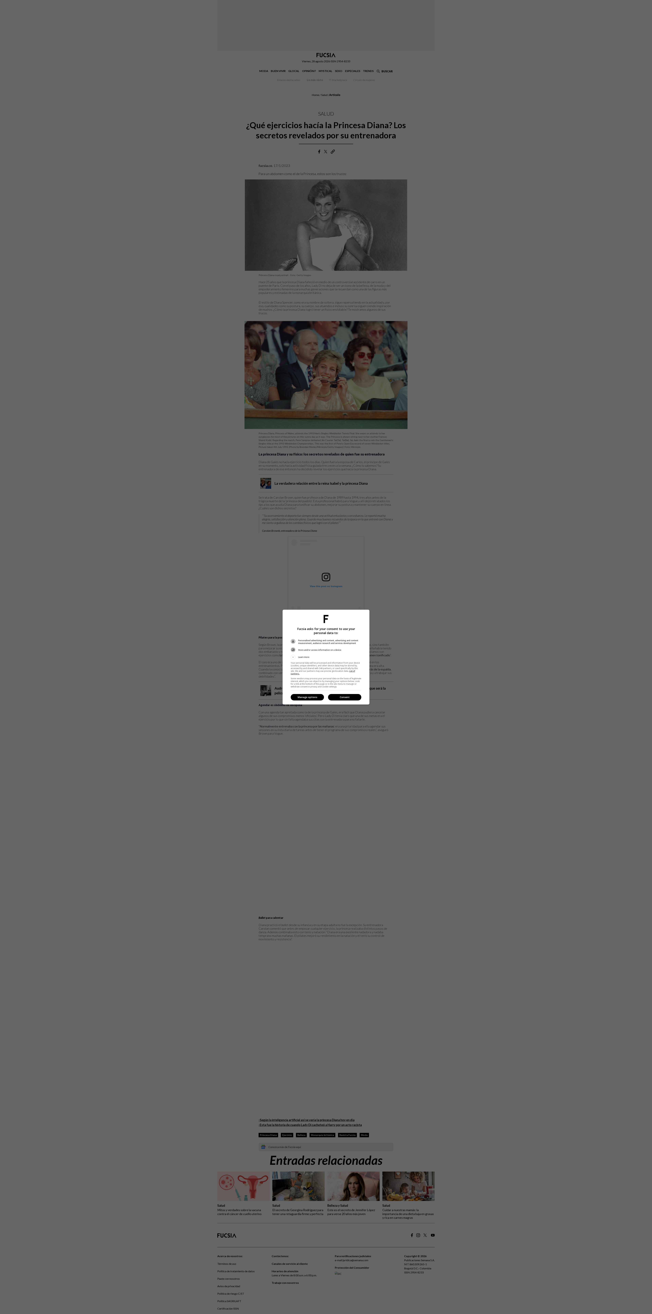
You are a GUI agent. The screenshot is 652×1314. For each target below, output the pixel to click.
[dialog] (326, 657)
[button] (326, 657)
